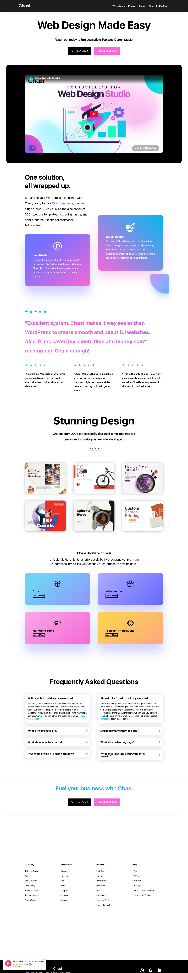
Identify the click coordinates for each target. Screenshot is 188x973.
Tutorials (64, 876)
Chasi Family (30, 886)
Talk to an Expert (79, 51)
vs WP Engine (137, 886)
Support (63, 871)
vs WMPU (135, 876)
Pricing (132, 6)
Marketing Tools (102, 900)
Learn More (39, 596)
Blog (150, 6)
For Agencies (101, 881)
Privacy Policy (30, 900)
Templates (100, 886)
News (62, 886)
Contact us (105, 719)
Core (98, 891)
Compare (64, 891)
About (142, 6)
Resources (64, 895)
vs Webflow (136, 881)
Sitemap (63, 900)
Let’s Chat (162, 6)
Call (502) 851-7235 (107, 51)
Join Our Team (31, 881)
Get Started (94, 449)
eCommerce (101, 895)
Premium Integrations (104, 905)
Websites (117, 6)
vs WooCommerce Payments (143, 891)
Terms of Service (32, 895)
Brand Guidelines (32, 891)
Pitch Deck (100, 871)
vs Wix (134, 871)
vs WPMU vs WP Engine (141, 895)
